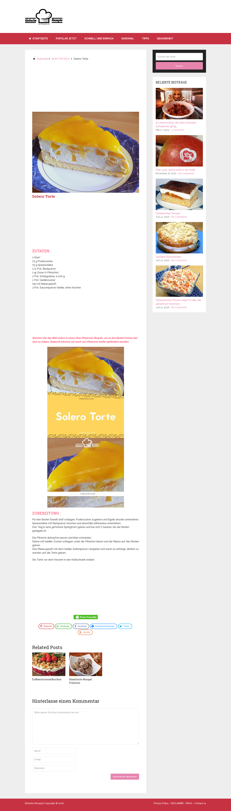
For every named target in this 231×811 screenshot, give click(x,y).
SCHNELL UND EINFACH (98, 38)
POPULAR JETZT (66, 38)
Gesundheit (165, 38)
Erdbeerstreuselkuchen (46, 679)
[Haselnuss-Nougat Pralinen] (85, 664)
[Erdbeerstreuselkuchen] (48, 664)
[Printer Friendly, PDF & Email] (86, 617)
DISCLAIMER (177, 803)
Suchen (179, 66)
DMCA (189, 803)
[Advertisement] (85, 87)
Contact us (200, 803)
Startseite (40, 38)
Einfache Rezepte (34, 803)
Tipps (145, 38)
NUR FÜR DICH (61, 58)
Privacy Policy (161, 803)
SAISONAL (127, 38)
